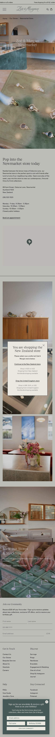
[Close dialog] (46, 701)
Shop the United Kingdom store (28, 380)
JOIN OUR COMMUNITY (26, 728)
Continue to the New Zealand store (27, 364)
